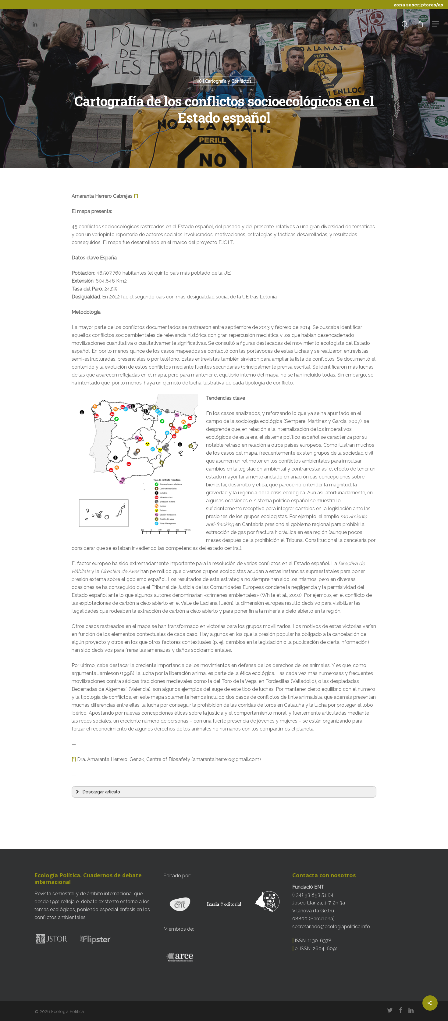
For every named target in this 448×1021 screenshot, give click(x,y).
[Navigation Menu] (435, 24)
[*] (136, 196)
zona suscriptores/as (418, 5)
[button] (224, 791)
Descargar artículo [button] (101, 791)
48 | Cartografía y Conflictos (224, 81)
